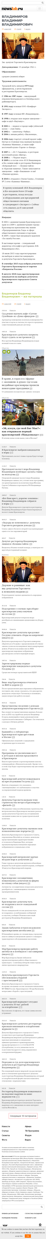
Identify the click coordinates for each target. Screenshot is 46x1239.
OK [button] (28, 1236)
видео (28, 29)
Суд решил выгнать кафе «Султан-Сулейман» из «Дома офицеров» (20, 315)
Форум (28, 1135)
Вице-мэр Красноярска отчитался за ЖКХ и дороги (19, 683)
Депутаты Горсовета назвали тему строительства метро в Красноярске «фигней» (21, 802)
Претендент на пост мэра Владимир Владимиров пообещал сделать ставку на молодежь (22, 472)
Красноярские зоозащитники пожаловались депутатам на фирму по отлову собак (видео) (20, 880)
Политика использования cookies (13, 1152)
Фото (4, 1139)
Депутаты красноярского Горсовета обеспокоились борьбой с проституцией (20, 977)
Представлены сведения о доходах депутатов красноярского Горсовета (22, 707)
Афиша (28, 1126)
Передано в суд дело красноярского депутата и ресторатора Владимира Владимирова (21, 1065)
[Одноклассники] (41, 1226)
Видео (28, 1139)
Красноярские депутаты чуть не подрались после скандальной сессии (19, 904)
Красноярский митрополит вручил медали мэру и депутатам (20, 858)
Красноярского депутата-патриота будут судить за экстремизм (20, 336)
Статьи (5, 1130)
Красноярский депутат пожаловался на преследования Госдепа (21, 780)
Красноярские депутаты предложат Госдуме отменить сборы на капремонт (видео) (22, 635)
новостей (7, 29)
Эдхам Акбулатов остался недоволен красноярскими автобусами (21, 929)
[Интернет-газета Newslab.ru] (12, 8)
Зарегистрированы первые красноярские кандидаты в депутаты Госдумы (21, 666)
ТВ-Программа (32, 1130)
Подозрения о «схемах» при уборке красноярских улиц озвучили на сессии (20, 611)
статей (19, 29)
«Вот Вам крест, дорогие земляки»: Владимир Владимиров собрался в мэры (20, 501)
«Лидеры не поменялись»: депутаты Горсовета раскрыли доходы (21, 524)
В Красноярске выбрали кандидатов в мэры (21, 451)
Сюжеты (6, 1135)
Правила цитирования (10, 1213)
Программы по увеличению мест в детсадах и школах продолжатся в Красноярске (20, 755)
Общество (5, 348)
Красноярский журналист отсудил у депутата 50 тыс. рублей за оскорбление (20, 1004)
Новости (13, 310)
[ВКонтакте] (20, 1226)
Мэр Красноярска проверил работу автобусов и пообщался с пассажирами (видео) (22, 951)
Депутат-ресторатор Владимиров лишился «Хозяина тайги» (19, 542)
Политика (5, 555)
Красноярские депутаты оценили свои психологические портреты (22, 830)
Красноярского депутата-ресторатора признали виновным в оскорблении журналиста (21, 1026)
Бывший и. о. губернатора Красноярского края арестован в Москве (18, 734)
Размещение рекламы (9, 1218)
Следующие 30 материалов (23, 1115)
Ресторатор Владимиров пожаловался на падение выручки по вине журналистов (21, 1094)
